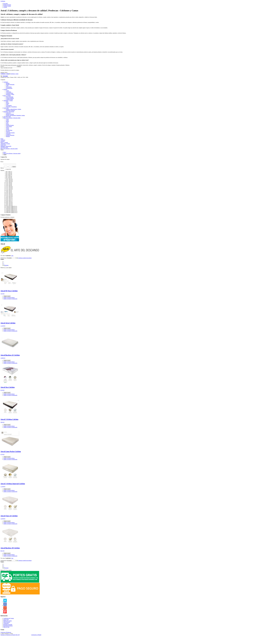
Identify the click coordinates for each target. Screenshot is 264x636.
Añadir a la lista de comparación (10, 298)
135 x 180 (8, 186)
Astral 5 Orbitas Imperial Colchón (13, 484)
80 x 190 (8, 173)
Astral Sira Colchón (8, 387)
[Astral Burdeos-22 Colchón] (10, 352)
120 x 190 (8, 184)
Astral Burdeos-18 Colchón (10, 548)
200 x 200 (8, 205)
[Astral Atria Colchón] (10, 320)
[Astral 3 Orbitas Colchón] (10, 416)
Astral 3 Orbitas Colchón (9, 419)
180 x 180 (8, 201)
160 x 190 (8, 198)
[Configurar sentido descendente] (24, 258)
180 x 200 (8, 203)
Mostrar (2, 267)
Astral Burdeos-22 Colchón (10, 355)
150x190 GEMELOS (10, 206)
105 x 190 (8, 180)
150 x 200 (8, 196)
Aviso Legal (6, 619)
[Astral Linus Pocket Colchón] (10, 448)
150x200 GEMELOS (10, 207)
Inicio (4, 152)
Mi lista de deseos (7, 4)
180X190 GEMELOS (11, 211)
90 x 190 (8, 176)
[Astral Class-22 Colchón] (10, 512)
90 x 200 (8, 177)
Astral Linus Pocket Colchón (11, 451)
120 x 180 (8, 182)
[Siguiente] (5, 265)
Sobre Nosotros (6, 622)
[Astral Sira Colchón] (10, 384)
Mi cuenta (5, 3)
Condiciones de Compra (8, 618)
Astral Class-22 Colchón (9, 516)
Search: (2, 66)
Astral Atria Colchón (8, 323)
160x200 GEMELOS (10, 210)
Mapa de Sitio (6, 627)
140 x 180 (8, 190)
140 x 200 (8, 192)
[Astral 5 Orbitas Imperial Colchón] (10, 480)
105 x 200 (8, 181)
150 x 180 (8, 194)
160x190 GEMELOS (10, 208)
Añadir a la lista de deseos (9, 297)
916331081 (5, 76)
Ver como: (3, 255)
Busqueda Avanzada (7, 624)
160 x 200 (8, 200)
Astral (7, 169)
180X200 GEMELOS (11, 212)
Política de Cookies (7, 620)
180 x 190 (8, 202)
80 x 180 (8, 171)
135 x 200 (8, 189)
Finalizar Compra (7, 6)
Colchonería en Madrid (36, 634)
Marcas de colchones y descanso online (11, 153)
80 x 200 (8, 174)
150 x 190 (8, 195)
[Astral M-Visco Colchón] (10, 287)
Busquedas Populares (8, 625)
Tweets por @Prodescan (6, 632)
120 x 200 (8, 185)
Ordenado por (4, 258)
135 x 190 (8, 187)
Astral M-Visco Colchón (9, 291)
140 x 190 (8, 191)
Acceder (5, 7)
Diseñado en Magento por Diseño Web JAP (10, 634)
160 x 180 (8, 197)
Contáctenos (6, 623)
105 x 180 (8, 179)
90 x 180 (8, 175)
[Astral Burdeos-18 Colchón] (10, 545)
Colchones (3, 1)
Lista (12, 255)
